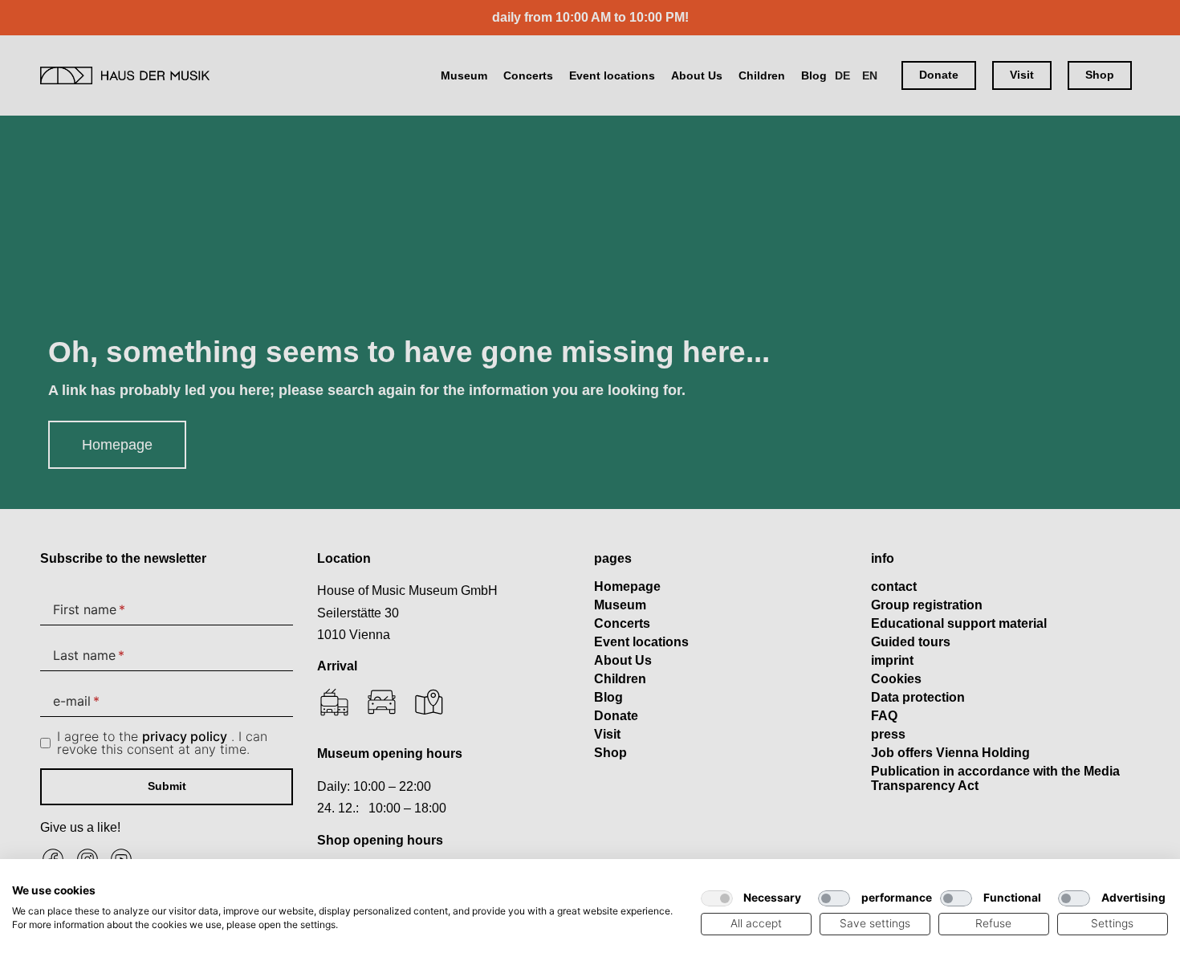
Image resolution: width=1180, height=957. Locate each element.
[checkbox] (717, 898)
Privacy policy (644, 879)
